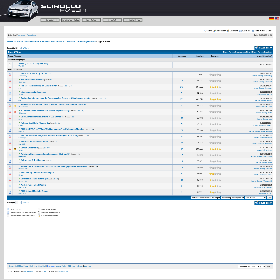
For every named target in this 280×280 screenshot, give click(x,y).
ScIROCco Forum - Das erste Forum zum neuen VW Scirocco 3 (35, 41)
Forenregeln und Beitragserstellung (33, 63)
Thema (10, 56)
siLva (20, 119)
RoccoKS (268, 175)
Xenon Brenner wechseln (32, 80)
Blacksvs (269, 169)
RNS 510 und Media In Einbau (34, 191)
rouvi (270, 119)
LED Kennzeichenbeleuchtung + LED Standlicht (42, 117)
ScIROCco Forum (21, 266)
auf (270, 56)
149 (181, 87)
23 (182, 180)
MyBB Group (63, 271)
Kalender (246, 31)
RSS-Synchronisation (75, 266)
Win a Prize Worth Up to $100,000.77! (37, 73)
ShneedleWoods (266, 131)
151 (181, 99)
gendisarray (23, 76)
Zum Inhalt (42, 266)
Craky (21, 125)
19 (182, 81)
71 (182, 112)
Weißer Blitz (23, 181)
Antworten (182, 56)
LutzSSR (22, 144)
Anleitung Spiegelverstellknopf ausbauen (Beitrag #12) (45, 154)
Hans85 (269, 100)
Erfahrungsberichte (87, 41)
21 (182, 124)
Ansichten (200, 56)
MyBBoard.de (29, 271)
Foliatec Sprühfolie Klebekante (35, 123)
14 (182, 161)
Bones (270, 162)
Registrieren (31, 35)
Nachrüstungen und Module (33, 185)
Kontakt (11, 266)
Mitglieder (221, 31)
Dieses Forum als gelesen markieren (237, 52)
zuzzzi (21, 94)
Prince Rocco (267, 156)
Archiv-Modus (61, 266)
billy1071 (22, 131)
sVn (20, 88)
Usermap (234, 31)
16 (105, 98)
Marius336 (268, 82)
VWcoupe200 (23, 169)
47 (182, 149)
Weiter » (26, 48)
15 (71, 86)
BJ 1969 (269, 107)
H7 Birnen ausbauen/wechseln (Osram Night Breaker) (45, 111)
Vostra (270, 113)
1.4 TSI (269, 94)
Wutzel (21, 150)
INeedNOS (268, 125)
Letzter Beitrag (262, 56)
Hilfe (257, 31)
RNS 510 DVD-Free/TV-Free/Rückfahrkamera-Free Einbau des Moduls (52, 129)
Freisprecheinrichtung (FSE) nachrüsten (39, 86)
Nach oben (33, 266)
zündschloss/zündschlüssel (33, 92)
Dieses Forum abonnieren (262, 52)
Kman (21, 175)
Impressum (51, 266)
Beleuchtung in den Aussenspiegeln (37, 172)
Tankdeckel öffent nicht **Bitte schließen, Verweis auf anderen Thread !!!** (54, 104)
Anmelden (21, 35)
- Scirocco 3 (71, 41)
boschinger (22, 138)
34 (182, 143)
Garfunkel (22, 156)
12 (182, 155)
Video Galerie (266, 31)
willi (20, 101)
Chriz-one (22, 82)
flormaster (268, 88)
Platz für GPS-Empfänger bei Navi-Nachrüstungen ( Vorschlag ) (49, 135)
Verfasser (17, 56)
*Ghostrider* (23, 113)
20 (182, 130)
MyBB (46, 271)
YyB (20, 162)
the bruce (268, 138)
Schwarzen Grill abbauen (32, 160)
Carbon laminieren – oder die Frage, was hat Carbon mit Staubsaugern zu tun (56, 98)
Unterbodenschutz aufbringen (34, 179)
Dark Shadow (23, 107)
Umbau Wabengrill (29, 148)
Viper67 (21, 66)
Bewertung (215, 56)
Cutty (270, 150)
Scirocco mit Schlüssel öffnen (34, 141)
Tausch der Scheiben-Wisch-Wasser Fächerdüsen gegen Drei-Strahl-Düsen (54, 166)
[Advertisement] (140, 240)
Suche (209, 31)
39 (182, 118)
